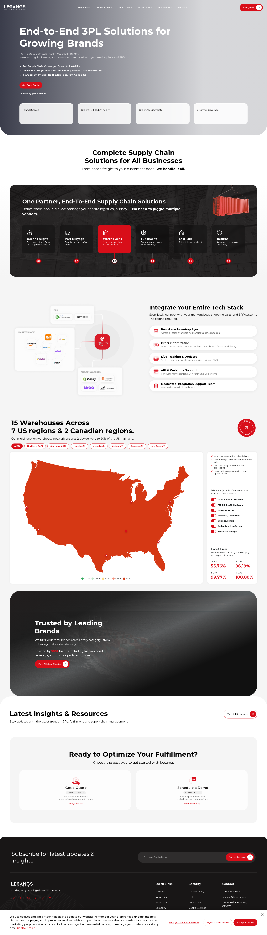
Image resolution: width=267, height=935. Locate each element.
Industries (161, 897)
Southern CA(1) (58, 446)
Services (160, 891)
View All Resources (237, 714)
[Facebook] (13, 898)
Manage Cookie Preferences (184, 922)
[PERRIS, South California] (39, 530)
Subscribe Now (237, 857)
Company (160, 908)
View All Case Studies (49, 664)
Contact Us (195, 902)
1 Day (87, 578)
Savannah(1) (137, 446)
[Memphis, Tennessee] (127, 531)
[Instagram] (28, 898)
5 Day (129, 578)
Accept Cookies (245, 922)
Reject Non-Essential (218, 922)
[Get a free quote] (247, 428)
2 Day (97, 578)
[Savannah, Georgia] (159, 542)
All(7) (17, 446)
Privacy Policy (196, 891)
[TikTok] (42, 898)
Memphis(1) (99, 446)
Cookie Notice (26, 928)
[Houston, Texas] (107, 555)
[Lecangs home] (14, 7)
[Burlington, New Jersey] (171, 502)
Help (191, 897)
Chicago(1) (117, 446)
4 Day (118, 578)
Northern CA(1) (35, 446)
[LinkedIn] (21, 898)
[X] (35, 898)
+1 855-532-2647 (231, 891)
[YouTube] (50, 898)
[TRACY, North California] (28, 508)
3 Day (108, 578)
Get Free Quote (31, 85)
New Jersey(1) (158, 446)
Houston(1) (79, 446)
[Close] (262, 914)
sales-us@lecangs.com (234, 897)
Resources (161, 902)
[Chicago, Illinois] (132, 502)
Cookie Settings (197, 908)
